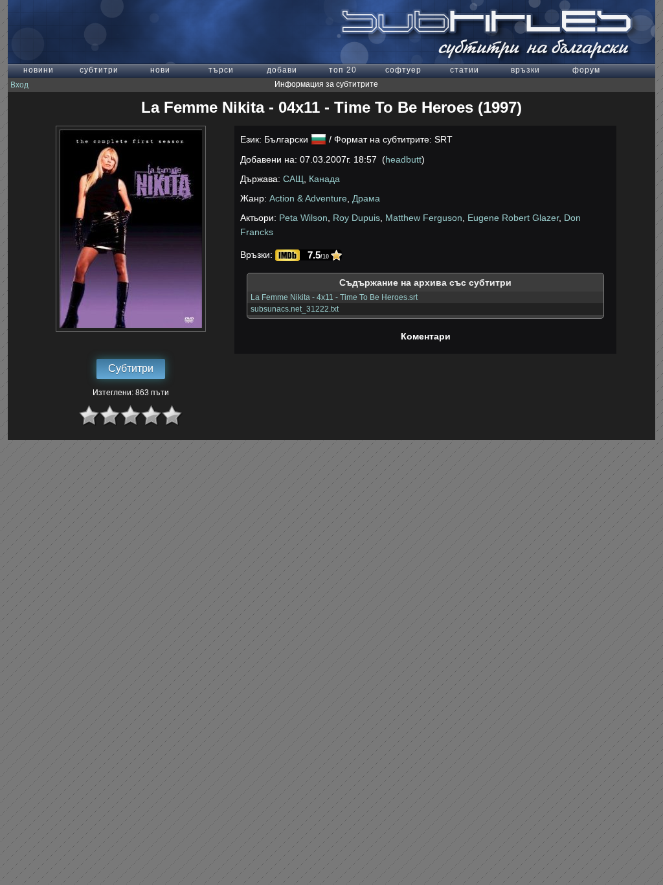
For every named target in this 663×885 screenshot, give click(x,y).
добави (282, 70)
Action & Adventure (308, 198)
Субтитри (130, 368)
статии (464, 70)
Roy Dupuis (356, 218)
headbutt (403, 159)
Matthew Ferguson (423, 218)
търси (221, 70)
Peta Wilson (303, 218)
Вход (19, 84)
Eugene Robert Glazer (513, 218)
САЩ (293, 179)
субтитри (99, 70)
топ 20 (343, 70)
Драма (366, 198)
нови (160, 70)
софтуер (403, 70)
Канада (324, 179)
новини (38, 70)
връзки (525, 70)
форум (586, 70)
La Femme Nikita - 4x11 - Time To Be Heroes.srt (334, 297)
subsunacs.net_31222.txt (295, 309)
